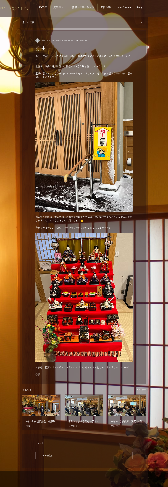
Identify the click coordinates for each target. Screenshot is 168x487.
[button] (142, 22)
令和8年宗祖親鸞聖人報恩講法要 (40, 423)
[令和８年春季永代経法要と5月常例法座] (84, 405)
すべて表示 (141, 390)
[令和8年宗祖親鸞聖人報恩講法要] (41, 405)
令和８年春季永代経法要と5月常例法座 (83, 423)
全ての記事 (28, 22)
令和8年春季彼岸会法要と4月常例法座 (126, 423)
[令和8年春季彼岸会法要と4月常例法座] (127, 405)
